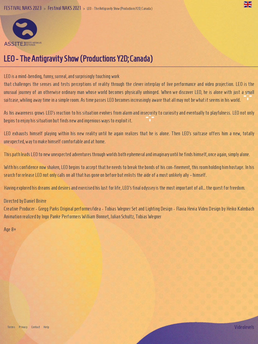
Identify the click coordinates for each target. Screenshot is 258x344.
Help (46, 327)
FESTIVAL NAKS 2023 (23, 8)
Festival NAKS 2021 (64, 8)
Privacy (23, 327)
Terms (11, 327)
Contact (35, 327)
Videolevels (244, 327)
